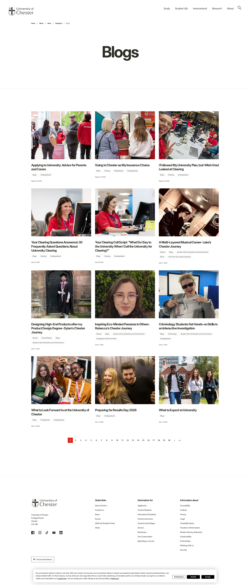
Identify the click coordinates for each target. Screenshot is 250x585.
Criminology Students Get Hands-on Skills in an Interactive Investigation (188, 326)
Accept (208, 577)
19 (164, 440)
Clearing (107, 171)
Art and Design (47, 338)
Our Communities (145, 536)
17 (154, 440)
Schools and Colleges (146, 523)
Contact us (99, 510)
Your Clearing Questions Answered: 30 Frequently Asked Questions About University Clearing (56, 246)
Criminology (172, 334)
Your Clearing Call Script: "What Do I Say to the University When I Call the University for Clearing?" (123, 246)
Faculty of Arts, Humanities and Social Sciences (192, 252)
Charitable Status (187, 523)
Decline (193, 577)
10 (117, 440)
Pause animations (42, 559)
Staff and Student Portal (105, 523)
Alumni (162, 252)
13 (133, 440)
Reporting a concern (146, 541)
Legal (182, 519)
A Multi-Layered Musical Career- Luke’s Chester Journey (185, 244)
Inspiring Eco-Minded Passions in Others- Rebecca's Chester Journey (122, 326)
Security (183, 550)
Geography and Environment (106, 339)
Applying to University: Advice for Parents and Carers (58, 167)
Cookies (183, 510)
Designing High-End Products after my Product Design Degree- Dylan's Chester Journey (58, 328)
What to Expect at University (178, 410)
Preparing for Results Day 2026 (115, 410)
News (49, 23)
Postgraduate (118, 171)
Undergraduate (46, 175)
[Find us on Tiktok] (46, 532)
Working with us (186, 545)
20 (169, 440)
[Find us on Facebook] (32, 532)
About (41, 23)
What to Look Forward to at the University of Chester (60, 412)
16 (148, 440)
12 (128, 440)
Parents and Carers (145, 519)
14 (138, 440)
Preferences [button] (115, 579)
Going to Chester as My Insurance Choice (122, 165)
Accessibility (185, 505)
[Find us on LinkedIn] (61, 532)
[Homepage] (21, 11)
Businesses (142, 532)
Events (98, 519)
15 (143, 440)
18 (159, 440)
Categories (58, 23)
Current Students (145, 510)
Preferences (179, 577)
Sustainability (185, 536)
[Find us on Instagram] (39, 532)
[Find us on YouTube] (53, 532)
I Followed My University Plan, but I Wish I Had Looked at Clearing (189, 167)
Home (33, 23)
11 (122, 440)
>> (180, 440)
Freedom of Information (190, 527)
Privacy (183, 514)
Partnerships (185, 541)
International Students (147, 514)
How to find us (101, 505)
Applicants (142, 505)
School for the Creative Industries (179, 257)
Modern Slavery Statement (191, 532)
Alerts (97, 527)
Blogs (68, 23)
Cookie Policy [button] (62, 579)
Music (162, 257)
